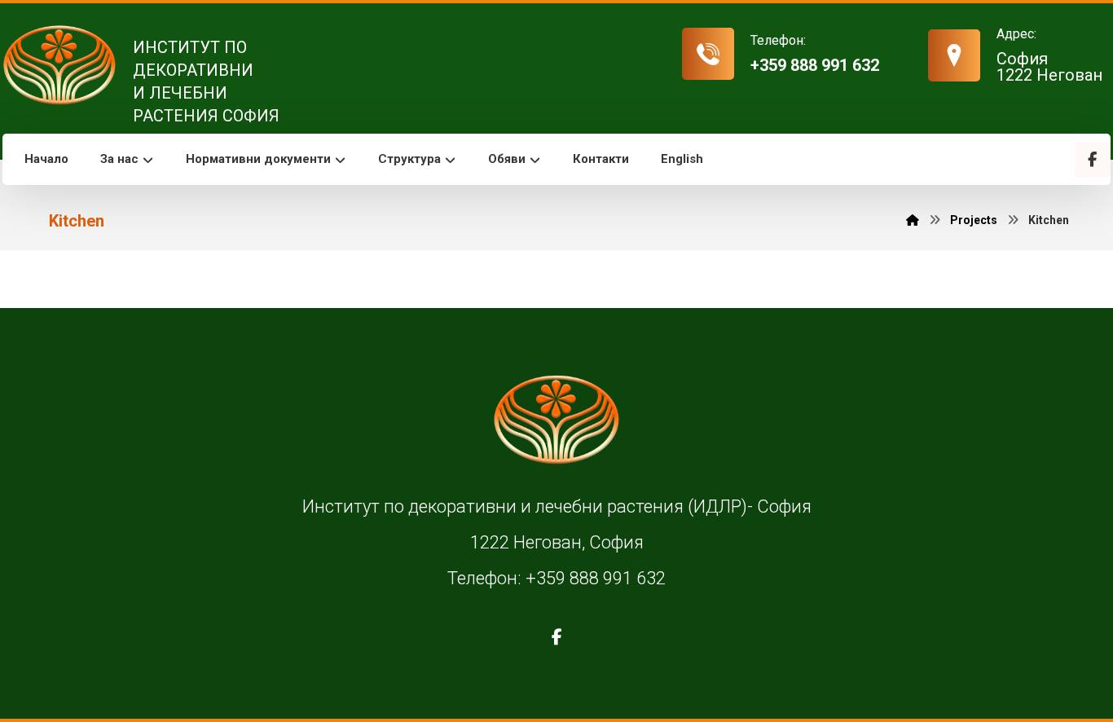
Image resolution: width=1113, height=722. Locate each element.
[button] (1093, 160)
